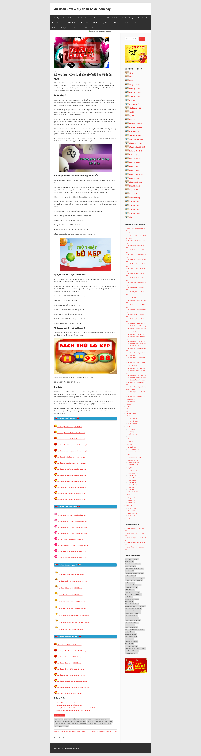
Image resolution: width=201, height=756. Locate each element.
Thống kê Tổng (134, 178)
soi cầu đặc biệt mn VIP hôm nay (137, 375)
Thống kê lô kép (134, 163)
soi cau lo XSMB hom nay (131, 615)
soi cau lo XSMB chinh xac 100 (132, 611)
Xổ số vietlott (133, 100)
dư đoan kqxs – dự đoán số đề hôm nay (82, 9)
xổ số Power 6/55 (133, 434)
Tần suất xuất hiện (135, 182)
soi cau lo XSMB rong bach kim (132, 620)
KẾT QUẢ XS (71, 23)
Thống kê (64, 28)
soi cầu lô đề (141, 629)
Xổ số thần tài (134, 131)
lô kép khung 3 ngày (81, 721)
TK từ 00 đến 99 (134, 186)
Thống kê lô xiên (134, 159)
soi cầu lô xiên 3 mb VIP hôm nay (137, 326)
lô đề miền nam (129, 596)
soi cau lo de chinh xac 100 (132, 599)
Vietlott (127, 23)
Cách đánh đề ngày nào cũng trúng (134, 573)
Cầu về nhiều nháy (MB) (137, 147)
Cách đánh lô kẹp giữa (70, 719)
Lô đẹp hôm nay (137, 594)
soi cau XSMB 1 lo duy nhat (132, 622)
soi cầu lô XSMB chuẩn (131, 629)
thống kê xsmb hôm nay (131, 646)
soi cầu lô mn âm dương (131, 627)
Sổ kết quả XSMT (134, 96)
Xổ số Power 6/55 (135, 108)
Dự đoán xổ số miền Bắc (131, 587)
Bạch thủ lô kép (59, 719)
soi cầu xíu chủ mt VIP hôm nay (136, 362)
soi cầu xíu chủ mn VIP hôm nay (136, 396)
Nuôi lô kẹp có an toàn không (62, 723)
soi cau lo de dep (129, 601)
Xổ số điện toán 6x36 (136, 124)
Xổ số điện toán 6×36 (134, 452)
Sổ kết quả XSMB (134, 89)
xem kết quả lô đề (140, 648)
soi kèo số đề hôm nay (130, 634)
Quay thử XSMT (134, 209)
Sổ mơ (94, 28)
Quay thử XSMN (134, 205)
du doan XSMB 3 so (129, 582)
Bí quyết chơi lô (142, 18)
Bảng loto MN (132, 500)
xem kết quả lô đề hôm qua (132, 650)
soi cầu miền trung (130, 632)
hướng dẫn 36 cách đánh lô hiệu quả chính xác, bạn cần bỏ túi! (76, 708)
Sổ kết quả (117, 23)
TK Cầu (54, 28)
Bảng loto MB (131, 502)
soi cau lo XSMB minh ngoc (131, 618)
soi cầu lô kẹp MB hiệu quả (61, 726)
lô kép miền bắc (108, 721)
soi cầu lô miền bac (130, 625)
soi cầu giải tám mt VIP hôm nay (137, 343)
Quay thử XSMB (134, 202)
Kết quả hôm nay (134, 85)
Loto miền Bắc (134, 190)
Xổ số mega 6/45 (132, 432)
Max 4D (131, 116)
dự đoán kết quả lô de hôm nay (133, 585)
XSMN (87, 23)
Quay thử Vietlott (135, 213)
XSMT (95, 23)
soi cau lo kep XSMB (130, 606)
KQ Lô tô (74, 28)
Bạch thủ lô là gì (129, 561)
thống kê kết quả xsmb (131, 636)
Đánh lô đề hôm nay (58, 23)
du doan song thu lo (130, 575)
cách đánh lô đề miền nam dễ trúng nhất (69, 705)
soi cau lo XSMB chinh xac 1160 (133, 613)
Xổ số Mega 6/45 (134, 104)
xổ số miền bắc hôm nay (131, 653)
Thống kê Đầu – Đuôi (136, 174)
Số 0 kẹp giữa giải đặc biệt (86, 723)
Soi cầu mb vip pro (97, 18)
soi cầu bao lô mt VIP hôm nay (136, 334)
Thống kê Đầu (134, 166)
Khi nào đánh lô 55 (59, 721)
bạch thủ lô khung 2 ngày (131, 559)
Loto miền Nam (134, 194)
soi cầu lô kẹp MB (106, 723)
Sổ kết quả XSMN (135, 92)
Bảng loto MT (131, 498)
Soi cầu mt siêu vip (112, 18)
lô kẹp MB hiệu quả (98, 721)
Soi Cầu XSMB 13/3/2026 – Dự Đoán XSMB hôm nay (70, 731)
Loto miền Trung (134, 198)
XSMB (80, 23)
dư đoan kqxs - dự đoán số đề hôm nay (71, 71)
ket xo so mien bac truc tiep (132, 592)
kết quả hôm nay (105, 23)
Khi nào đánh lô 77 (70, 721)
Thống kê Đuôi (134, 170)
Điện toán (137, 23)
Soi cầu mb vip (82, 18)
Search (142, 39)
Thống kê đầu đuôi (135, 151)
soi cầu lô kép (97, 723)
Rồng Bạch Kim (74, 723)
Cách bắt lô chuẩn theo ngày (132, 563)
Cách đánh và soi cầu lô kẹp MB (101, 719)
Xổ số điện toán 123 (136, 127)
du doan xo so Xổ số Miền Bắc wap (134, 580)
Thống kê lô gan (134, 155)
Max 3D (131, 112)
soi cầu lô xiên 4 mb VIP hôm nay (137, 328)
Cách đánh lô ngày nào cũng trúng (134, 568)
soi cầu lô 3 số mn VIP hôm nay (136, 380)
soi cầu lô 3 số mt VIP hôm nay (136, 346)
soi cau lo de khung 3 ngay (132, 603)
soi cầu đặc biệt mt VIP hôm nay (137, 341)
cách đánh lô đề (129, 571)
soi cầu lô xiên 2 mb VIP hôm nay (137, 323)
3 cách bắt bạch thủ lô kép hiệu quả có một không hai (73, 710)
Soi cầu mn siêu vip (127, 18)
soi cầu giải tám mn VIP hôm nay (137, 377)
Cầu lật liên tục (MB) (136, 139)
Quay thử (84, 28)
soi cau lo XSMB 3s (140, 606)
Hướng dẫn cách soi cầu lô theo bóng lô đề (104, 731)
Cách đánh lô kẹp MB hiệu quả (84, 719)
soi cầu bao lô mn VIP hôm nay (136, 368)
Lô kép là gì (89, 721)
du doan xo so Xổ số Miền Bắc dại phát (135, 578)
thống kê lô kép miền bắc (131, 641)
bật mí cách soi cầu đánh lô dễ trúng (67, 703)
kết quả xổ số (128, 594)
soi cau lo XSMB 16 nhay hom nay (133, 608)
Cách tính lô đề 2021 (130, 566)
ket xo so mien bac (129, 589)
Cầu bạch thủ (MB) (135, 135)
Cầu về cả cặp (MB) (135, 143)
